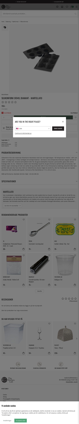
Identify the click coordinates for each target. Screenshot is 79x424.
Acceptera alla (20, 420)
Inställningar (7, 420)
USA (20, 128)
